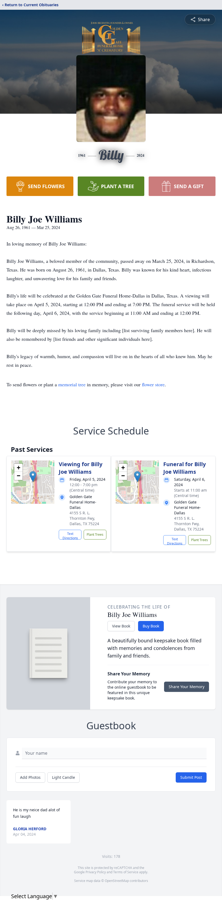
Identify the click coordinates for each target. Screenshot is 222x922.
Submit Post (191, 777)
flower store (153, 384)
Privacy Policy (96, 872)
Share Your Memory (186, 686)
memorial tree (72, 384)
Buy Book (151, 626)
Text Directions (70, 535)
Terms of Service (125, 872)
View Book (121, 626)
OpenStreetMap (117, 880)
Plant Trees (95, 534)
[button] (33, 476)
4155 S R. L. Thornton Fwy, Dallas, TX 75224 (84, 518)
